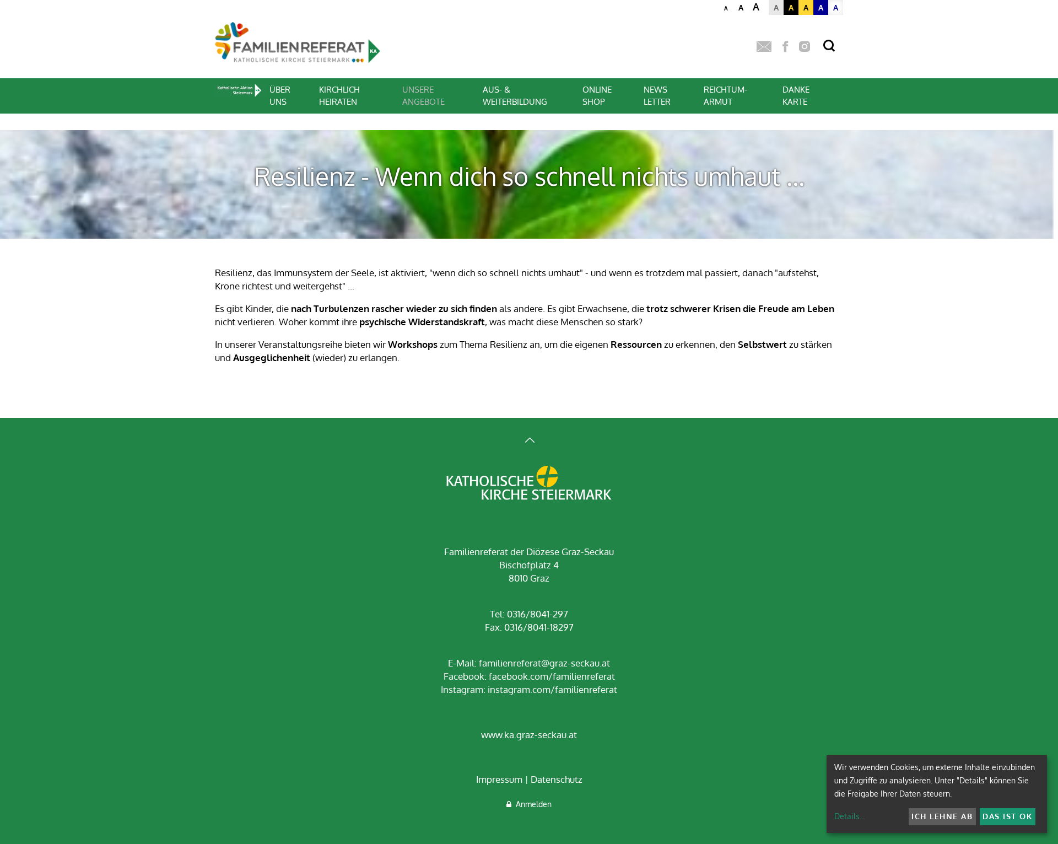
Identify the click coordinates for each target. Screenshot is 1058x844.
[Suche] (829, 46)
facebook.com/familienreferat (552, 676)
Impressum (499, 779)
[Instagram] (804, 47)
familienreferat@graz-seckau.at (544, 663)
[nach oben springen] (529, 441)
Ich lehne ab (942, 816)
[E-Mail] (764, 47)
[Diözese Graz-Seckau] (529, 484)
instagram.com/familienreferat (552, 689)
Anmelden (531, 804)
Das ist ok (1007, 816)
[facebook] (785, 47)
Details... (849, 816)
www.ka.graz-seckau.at (529, 734)
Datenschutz (556, 779)
